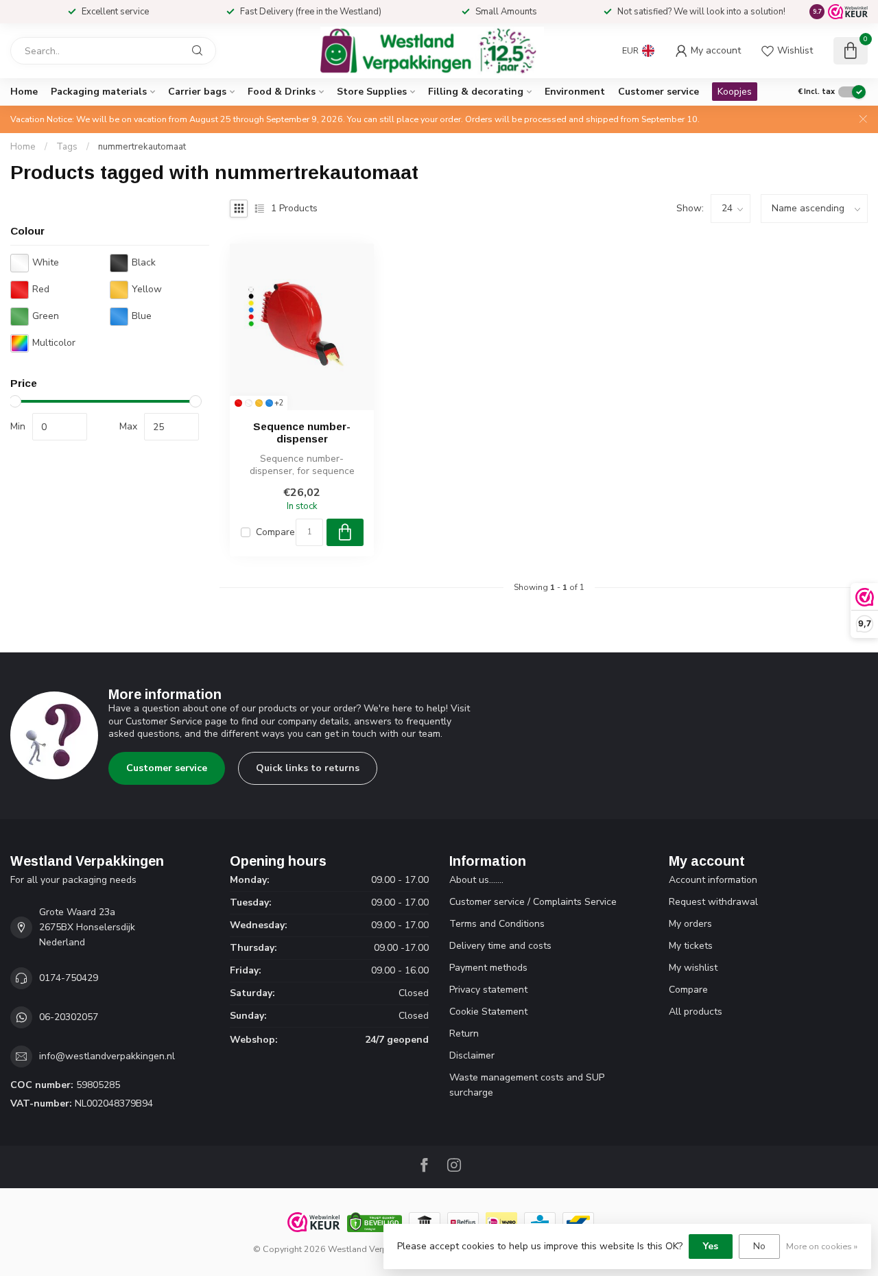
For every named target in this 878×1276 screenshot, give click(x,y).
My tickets (691, 945)
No (759, 1246)
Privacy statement (488, 989)
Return (464, 1033)
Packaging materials (99, 91)
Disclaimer (472, 1055)
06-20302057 (68, 1017)
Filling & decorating (475, 91)
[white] (248, 403)
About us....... (476, 879)
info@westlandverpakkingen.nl (107, 1056)
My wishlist (693, 967)
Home (24, 91)
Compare (275, 532)
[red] (238, 403)
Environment (575, 91)
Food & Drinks (282, 91)
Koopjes (734, 91)
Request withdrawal (713, 901)
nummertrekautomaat (142, 147)
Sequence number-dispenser (302, 433)
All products (695, 1011)
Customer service (658, 91)
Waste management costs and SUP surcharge (526, 1085)
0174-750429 (68, 977)
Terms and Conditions (497, 923)
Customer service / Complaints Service (533, 901)
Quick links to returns (307, 768)
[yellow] (259, 403)
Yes (710, 1246)
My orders (690, 923)
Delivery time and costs (500, 945)
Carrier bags (197, 91)
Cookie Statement (488, 1011)
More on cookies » (821, 1246)
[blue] (269, 403)
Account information (713, 879)
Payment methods (488, 967)
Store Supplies (372, 91)
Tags (67, 147)
